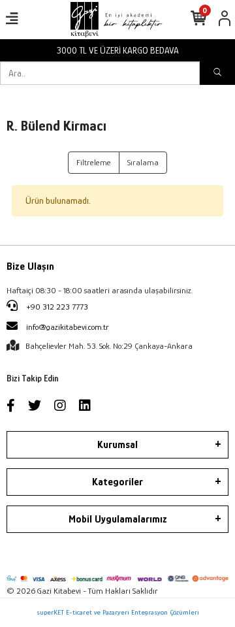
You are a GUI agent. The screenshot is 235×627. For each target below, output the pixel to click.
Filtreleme (93, 162)
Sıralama (143, 162)
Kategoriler (117, 482)
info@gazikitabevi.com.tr (67, 327)
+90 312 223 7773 (56, 307)
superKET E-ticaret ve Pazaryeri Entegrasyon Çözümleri (118, 612)
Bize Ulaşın (30, 266)
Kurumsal (117, 445)
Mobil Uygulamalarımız (118, 519)
